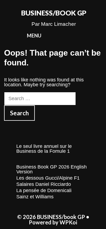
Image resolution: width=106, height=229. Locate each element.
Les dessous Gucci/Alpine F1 (48, 178)
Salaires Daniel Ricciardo (43, 184)
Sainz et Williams (35, 196)
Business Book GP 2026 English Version (51, 169)
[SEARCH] (85, 35)
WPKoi (68, 222)
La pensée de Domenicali (43, 190)
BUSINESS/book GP (53, 13)
